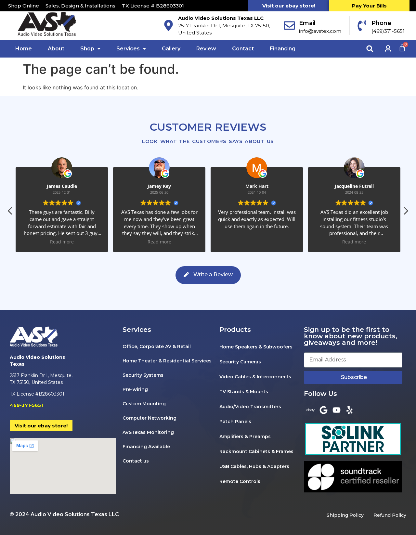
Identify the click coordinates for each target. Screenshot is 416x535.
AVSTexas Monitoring (148, 432)
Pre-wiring (135, 389)
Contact (243, 49)
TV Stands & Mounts (243, 392)
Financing (282, 49)
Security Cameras (240, 362)
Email (307, 23)
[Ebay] (310, 409)
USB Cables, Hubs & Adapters (254, 466)
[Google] (323, 409)
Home (23, 49)
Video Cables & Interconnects (255, 377)
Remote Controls (239, 481)
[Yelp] (349, 409)
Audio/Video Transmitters (250, 407)
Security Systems (143, 375)
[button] (370, 48)
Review (206, 49)
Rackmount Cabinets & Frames (256, 451)
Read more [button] (62, 242)
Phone (381, 23)
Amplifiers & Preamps (245, 436)
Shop (87, 49)
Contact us (136, 461)
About (56, 49)
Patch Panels (235, 421)
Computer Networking (149, 418)
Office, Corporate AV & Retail (157, 346)
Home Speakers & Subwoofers (255, 347)
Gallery (171, 49)
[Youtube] (336, 409)
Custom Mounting (144, 404)
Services (128, 49)
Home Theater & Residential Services (167, 361)
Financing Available (146, 447)
